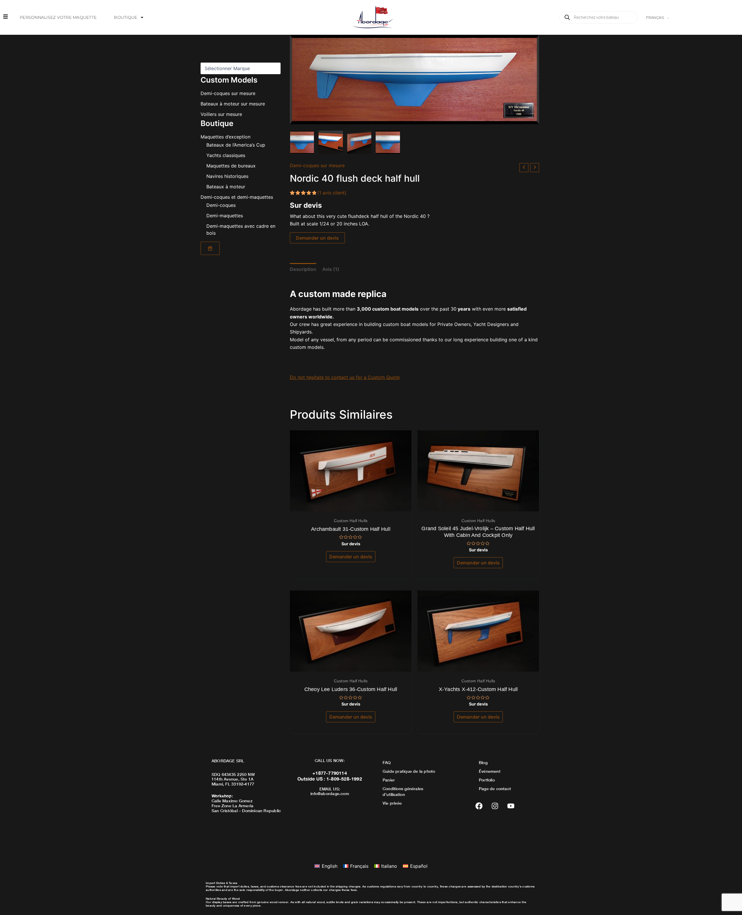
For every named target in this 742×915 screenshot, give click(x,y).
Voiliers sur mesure (221, 114)
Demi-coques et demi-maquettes (237, 197)
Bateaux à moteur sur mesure (233, 104)
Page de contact (495, 788)
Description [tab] (303, 269)
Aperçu (351, 506)
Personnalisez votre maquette (58, 17)
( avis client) (331, 193)
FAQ (387, 762)
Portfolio (487, 779)
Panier (389, 779)
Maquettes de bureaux (231, 166)
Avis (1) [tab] (330, 269)
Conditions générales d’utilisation (403, 791)
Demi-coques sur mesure (228, 93)
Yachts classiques (225, 155)
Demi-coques (221, 205)
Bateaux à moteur (225, 186)
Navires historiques (227, 176)
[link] (210, 248)
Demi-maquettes (224, 215)
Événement (490, 771)
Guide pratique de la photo (409, 771)
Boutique (125, 17)
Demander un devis (317, 238)
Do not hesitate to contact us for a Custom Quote (345, 377)
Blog (483, 762)
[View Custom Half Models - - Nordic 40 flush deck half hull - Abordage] (302, 142)
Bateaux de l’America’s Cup (235, 145)
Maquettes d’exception (225, 137)
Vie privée (392, 803)
